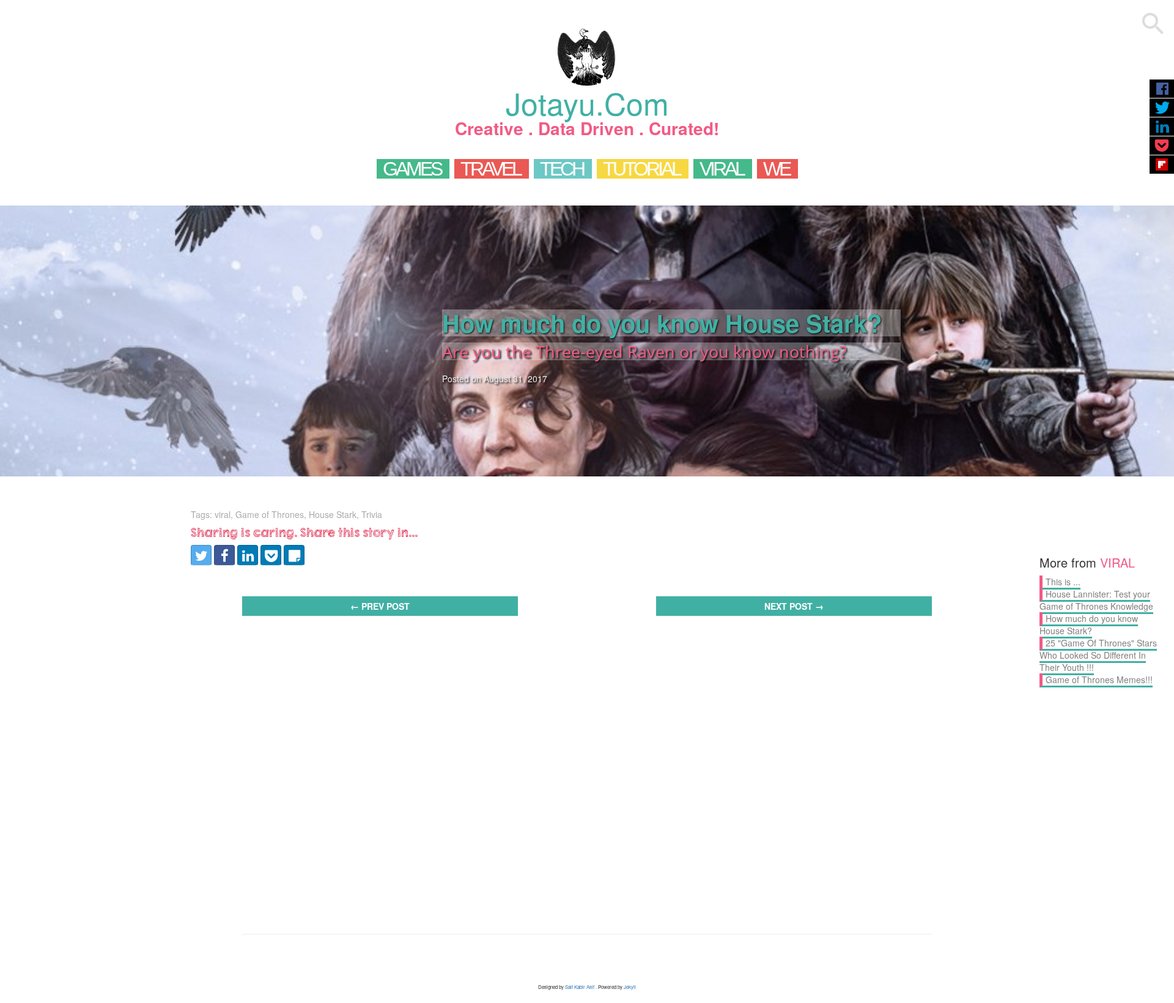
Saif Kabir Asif (579, 986)
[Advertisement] (587, 732)
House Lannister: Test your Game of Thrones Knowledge (1096, 600)
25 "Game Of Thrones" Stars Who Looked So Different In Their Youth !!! (1098, 655)
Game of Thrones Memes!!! (1099, 679)
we (776, 169)
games (412, 169)
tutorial (641, 169)
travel (490, 169)
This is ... (1063, 582)
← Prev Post (380, 606)
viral (722, 169)
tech (561, 169)
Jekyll (630, 986)
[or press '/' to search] (1153, 25)
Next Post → (794, 606)
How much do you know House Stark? (1088, 624)
